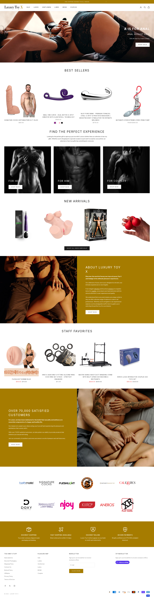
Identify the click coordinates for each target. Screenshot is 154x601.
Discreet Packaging (10, 561)
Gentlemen (46, 7)
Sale (28, 7)
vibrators (97, 289)
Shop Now (15, 187)
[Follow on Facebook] (5, 586)
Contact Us (7, 567)
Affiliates (7, 573)
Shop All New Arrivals (77, 248)
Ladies (36, 7)
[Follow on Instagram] (14, 586)
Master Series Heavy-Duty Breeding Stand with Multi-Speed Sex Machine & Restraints (95, 377)
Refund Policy (8, 570)
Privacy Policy (8, 576)
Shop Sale (142, 44)
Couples (73, 7)
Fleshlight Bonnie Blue (21, 379)
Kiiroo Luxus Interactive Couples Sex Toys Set (132, 378)
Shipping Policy (9, 564)
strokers (111, 289)
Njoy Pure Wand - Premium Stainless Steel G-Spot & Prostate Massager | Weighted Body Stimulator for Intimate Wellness (95, 117)
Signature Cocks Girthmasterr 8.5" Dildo (21, 120)
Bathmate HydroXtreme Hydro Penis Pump (133, 120)
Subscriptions (8, 558)
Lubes (56, 7)
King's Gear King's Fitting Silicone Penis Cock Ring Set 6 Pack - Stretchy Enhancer (58, 377)
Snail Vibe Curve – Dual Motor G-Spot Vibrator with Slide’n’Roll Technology (58, 116)
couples (93, 291)
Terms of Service (9, 579)
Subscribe (76, 571)
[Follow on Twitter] (10, 586)
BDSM (65, 7)
